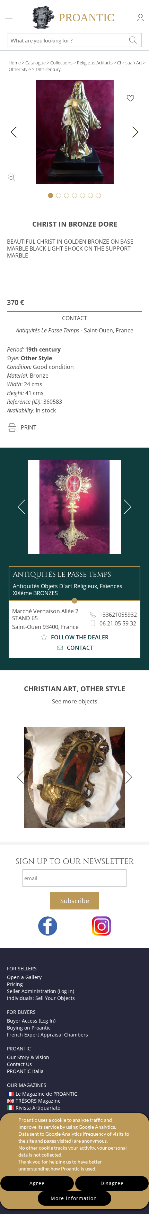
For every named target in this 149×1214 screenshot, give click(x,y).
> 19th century (46, 69)
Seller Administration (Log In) (40, 991)
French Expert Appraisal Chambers (47, 1034)
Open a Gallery (24, 977)
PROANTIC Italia (25, 1071)
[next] (126, 506)
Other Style (20, 69)
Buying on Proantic (29, 1027)
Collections (61, 63)
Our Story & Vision (28, 1057)
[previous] (22, 506)
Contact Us (19, 1064)
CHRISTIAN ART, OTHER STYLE (74, 688)
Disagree (112, 1183)
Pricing (15, 984)
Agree (37, 1183)
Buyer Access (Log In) (31, 1020)
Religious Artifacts (95, 63)
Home (15, 63)
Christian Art (129, 63)
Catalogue (35, 63)
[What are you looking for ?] (132, 40)
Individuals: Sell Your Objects (41, 998)
